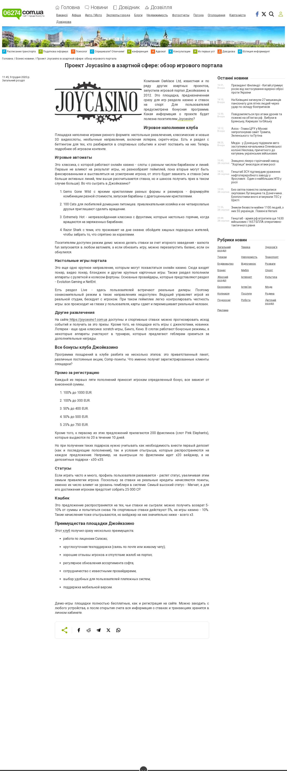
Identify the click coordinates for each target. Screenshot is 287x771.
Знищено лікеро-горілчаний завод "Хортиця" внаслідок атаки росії (255, 162)
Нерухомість (249, 257)
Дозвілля (161, 7)
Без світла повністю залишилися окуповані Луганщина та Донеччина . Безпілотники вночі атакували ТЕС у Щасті (257, 195)
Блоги (138, 15)
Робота (245, 300)
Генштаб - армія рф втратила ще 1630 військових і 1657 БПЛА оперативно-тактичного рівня (257, 222)
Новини (99, 7)
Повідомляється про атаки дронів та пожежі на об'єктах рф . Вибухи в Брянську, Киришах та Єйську (256, 117)
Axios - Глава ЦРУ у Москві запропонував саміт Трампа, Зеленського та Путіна (251, 132)
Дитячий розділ (270, 301)
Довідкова (63, 22)
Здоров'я (271, 247)
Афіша (76, 15)
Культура (271, 277)
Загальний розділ (224, 249)
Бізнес (221, 270)
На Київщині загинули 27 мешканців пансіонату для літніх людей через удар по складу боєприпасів (256, 103)
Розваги (270, 263)
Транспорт (272, 257)
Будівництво (225, 263)
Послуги (246, 293)
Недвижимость (157, 15)
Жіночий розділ (222, 278)
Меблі (245, 270)
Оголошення (216, 15)
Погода (199, 15)
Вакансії (62, 15)
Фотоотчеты (180, 15)
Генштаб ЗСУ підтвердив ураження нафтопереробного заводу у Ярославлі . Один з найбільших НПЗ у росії (256, 177)
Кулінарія (223, 293)
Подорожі (223, 300)
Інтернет (246, 277)
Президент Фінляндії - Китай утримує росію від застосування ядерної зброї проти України (257, 89)
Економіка (224, 286)
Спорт (269, 270)
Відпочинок (248, 263)
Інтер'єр (246, 286)
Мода (268, 286)
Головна (70, 7)
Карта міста (237, 15)
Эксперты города (118, 15)
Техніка (245, 247)
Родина (269, 293)
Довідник (129, 7)
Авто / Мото (93, 15)
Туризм (222, 257)
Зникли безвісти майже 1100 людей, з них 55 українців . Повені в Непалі (257, 209)
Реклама (222, 310)
